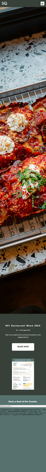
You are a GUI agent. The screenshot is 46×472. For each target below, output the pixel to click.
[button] (42, 3)
